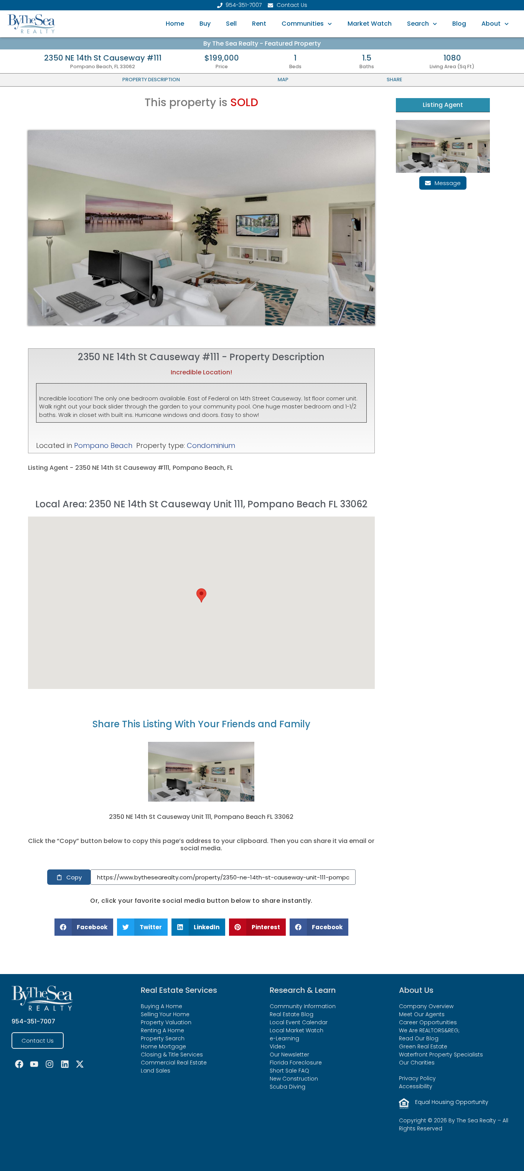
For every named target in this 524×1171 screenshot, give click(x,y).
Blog (459, 23)
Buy (205, 23)
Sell (231, 23)
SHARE (394, 79)
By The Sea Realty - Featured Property (262, 43)
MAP (283, 79)
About (491, 23)
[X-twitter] (79, 1064)
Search (418, 23)
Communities (303, 23)
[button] (201, 595)
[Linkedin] (65, 1064)
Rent (259, 23)
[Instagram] (49, 1064)
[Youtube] (34, 1064)
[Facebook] (19, 1064)
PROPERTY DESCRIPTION (151, 79)
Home (175, 23)
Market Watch (370, 23)
